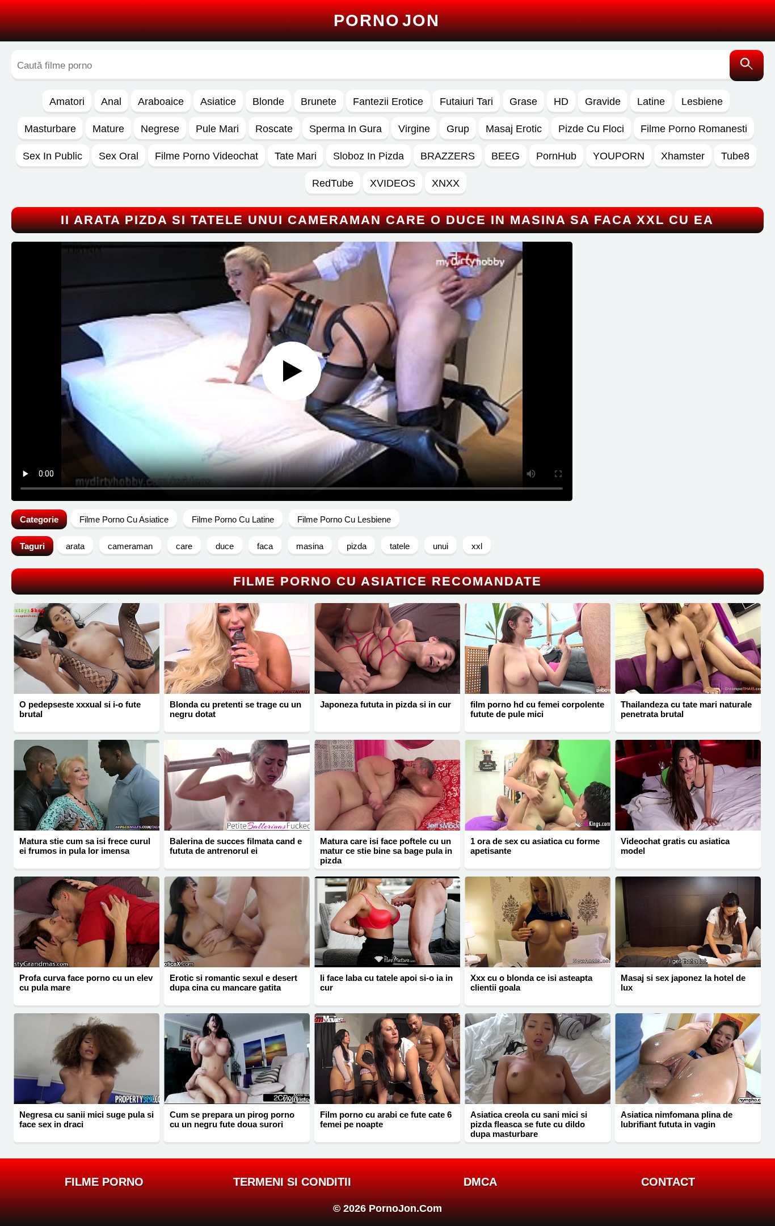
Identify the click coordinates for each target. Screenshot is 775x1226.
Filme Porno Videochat (206, 156)
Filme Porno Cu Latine (233, 519)
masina (309, 546)
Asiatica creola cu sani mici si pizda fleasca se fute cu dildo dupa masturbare (528, 1124)
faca (265, 546)
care (184, 546)
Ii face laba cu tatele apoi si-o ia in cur (386, 982)
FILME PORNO (104, 1182)
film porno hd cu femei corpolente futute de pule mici (537, 709)
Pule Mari (217, 128)
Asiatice (218, 101)
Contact (668, 1182)
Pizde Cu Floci (591, 128)
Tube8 (735, 156)
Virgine (414, 128)
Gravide (603, 101)
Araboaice (161, 101)
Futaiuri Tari (466, 101)
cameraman (130, 546)
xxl (476, 546)
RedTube (332, 183)
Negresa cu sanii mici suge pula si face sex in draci (86, 1119)
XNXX (446, 183)
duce (225, 546)
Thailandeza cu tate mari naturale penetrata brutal (686, 709)
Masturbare (50, 128)
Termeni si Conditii (292, 1182)
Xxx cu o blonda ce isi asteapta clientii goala (531, 982)
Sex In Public (52, 156)
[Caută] (747, 65)
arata (75, 546)
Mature (108, 128)
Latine (651, 101)
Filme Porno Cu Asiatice (124, 519)
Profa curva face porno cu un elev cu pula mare (86, 982)
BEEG (505, 156)
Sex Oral (118, 156)
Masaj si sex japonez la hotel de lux (683, 982)
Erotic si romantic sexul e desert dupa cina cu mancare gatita (233, 982)
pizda (357, 546)
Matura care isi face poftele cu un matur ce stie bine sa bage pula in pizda (386, 850)
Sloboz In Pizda (368, 156)
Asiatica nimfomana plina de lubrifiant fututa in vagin (676, 1119)
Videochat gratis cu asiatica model (675, 846)
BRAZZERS (447, 156)
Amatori (67, 101)
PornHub (556, 156)
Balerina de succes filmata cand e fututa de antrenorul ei (236, 846)
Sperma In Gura (345, 128)
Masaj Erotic (514, 128)
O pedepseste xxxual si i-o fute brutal (80, 709)
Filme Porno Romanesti (694, 128)
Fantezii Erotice (388, 101)
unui (440, 546)
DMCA (480, 1182)
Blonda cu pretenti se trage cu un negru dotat (235, 709)
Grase (523, 101)
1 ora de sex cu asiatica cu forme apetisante (535, 846)
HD (561, 101)
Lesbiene (702, 101)
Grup (458, 128)
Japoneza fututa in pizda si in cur (385, 704)
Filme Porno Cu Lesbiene (344, 519)
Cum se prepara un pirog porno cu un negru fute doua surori (232, 1119)
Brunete (318, 101)
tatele (400, 546)
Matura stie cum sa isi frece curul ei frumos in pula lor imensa (84, 846)
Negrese (160, 128)
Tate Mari (296, 156)
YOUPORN (619, 156)
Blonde (268, 101)
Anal (111, 101)
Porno (387, 20)
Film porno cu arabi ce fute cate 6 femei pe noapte (386, 1119)
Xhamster (683, 156)
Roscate (274, 128)
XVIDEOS (392, 183)
